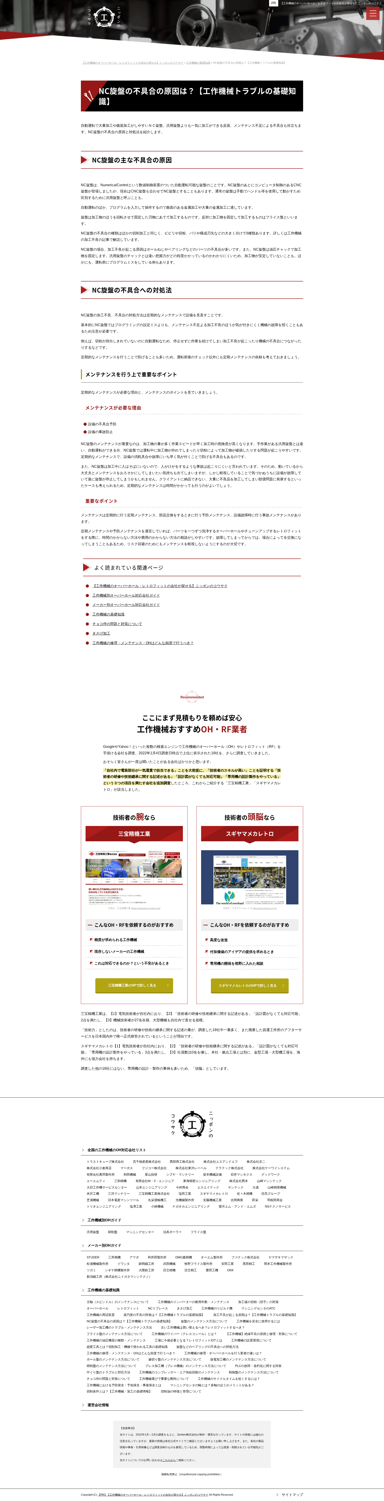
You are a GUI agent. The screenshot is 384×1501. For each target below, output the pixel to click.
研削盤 (112, 1232)
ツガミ (91, 1270)
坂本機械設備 (212, 1174)
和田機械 (130, 1174)
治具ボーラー (172, 1232)
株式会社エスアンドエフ (221, 1161)
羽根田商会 (275, 1200)
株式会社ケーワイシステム (271, 1168)
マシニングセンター (140, 1232)
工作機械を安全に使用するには (258, 1321)
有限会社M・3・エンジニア (155, 1181)
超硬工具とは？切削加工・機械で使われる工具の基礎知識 (127, 1347)
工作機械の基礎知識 (108, 614)
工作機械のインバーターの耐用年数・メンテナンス (193, 1302)
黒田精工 (249, 1263)
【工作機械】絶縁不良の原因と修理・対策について (261, 1334)
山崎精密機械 (277, 1187)
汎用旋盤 (93, 1232)
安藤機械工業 (212, 1200)
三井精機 (114, 1257)
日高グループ (270, 1193)
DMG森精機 (183, 1257)
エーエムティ (96, 1181)
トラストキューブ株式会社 (105, 1161)
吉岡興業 (237, 1200)
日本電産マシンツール (123, 1200)
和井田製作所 (157, 1257)
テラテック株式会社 (230, 1168)
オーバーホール (97, 1308)
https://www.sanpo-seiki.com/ (145, 908)
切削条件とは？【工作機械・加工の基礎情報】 (119, 1391)
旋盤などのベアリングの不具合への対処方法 (207, 1347)
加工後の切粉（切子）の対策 (258, 1302)
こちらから (169, 1460)
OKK (230, 1270)
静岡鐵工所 (146, 1263)
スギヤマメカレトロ (214, 1193)
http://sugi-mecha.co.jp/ (265, 908)
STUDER (93, 1257)
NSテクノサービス (278, 1206)
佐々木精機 (244, 1193)
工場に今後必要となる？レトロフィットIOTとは (188, 1340)
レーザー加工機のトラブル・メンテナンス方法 (119, 1327)
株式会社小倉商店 (99, 1168)
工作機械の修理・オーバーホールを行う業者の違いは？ (223, 1353)
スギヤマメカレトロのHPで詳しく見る (248, 985)
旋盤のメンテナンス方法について (204, 1321)
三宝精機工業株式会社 (154, 1193)
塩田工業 (185, 1193)
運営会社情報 (98, 1405)
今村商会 (182, 1187)
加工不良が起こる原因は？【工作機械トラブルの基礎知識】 (255, 1315)
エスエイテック (208, 1187)
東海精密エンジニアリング (201, 1181)
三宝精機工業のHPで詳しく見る (132, 985)
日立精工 (190, 1270)
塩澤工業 (136, 1206)
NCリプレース (158, 1308)
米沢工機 (93, 1193)
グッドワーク (270, 1174)
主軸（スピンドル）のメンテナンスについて (118, 1302)
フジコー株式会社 (154, 1168)
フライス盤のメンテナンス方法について (115, 1334)
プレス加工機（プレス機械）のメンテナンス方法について (185, 1366)
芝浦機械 (93, 1200)
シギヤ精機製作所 (117, 1270)
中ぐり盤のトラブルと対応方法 (108, 1372)
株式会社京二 (256, 1161)
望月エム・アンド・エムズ (237, 1206)
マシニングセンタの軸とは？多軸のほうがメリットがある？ (212, 1385)
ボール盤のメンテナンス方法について (113, 1359)
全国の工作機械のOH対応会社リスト (117, 1150)
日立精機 (169, 1270)
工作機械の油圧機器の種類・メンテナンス (116, 1340)
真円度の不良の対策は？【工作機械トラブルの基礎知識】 (164, 1315)
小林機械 (157, 1206)
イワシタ (123, 1263)
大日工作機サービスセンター (107, 1187)
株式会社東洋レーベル (191, 1168)
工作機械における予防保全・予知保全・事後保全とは (124, 1385)
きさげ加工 (101, 633)
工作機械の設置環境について (251, 1340)
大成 (255, 1187)
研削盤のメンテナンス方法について (111, 1366)
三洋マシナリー (119, 1193)
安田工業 (227, 1263)
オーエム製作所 (212, 1257)
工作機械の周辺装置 (101, 1315)
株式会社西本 (238, 1181)
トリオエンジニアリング (104, 1206)
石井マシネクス (241, 1174)
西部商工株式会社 (182, 1161)
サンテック (236, 1187)
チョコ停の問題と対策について (117, 624)
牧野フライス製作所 (198, 1263)
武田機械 (169, 1263)
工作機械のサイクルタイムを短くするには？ (229, 1378)
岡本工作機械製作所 (278, 1263)
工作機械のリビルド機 (216, 1308)
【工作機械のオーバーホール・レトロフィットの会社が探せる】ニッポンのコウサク (331, 3)
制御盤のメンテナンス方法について (254, 1372)
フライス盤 (198, 1232)
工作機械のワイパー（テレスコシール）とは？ (184, 1334)
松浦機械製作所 (97, 1263)
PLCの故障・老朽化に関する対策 (258, 1366)
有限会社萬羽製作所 (101, 1174)
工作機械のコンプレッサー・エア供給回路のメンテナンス (179, 1372)
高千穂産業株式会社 (147, 1161)
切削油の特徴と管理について (181, 1391)
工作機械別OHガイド (104, 1220)
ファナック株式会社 (246, 1257)
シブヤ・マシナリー (180, 1174)
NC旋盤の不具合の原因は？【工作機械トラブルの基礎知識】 (129, 1321)
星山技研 (151, 1174)
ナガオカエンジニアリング (191, 1206)
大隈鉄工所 (146, 1270)
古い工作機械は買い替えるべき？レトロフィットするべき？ (203, 1327)
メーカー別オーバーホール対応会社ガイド (126, 605)
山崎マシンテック (269, 1181)
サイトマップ (292, 1495)
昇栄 (255, 1200)
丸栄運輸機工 (157, 1200)
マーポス (126, 1168)
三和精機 (120, 1181)
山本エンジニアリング (151, 1187)
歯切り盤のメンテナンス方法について (174, 1359)
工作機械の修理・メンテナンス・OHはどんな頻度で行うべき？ (143, 643)
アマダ (134, 1257)
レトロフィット (128, 1308)
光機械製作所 (185, 1200)
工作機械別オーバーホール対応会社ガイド (126, 595)
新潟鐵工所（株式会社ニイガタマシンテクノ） (119, 1276)
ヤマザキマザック (280, 1257)
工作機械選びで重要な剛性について (164, 1378)
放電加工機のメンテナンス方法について (238, 1359)
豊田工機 (212, 1270)
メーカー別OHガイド (104, 1245)
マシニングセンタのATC (258, 1308)
